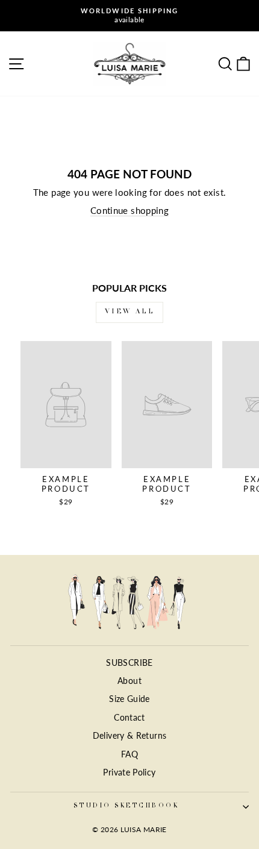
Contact (129, 717)
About (129, 681)
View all (130, 312)
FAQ (129, 754)
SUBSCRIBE (129, 663)
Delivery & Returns (130, 736)
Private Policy (129, 772)
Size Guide (129, 699)
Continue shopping (129, 210)
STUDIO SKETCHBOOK (126, 806)
